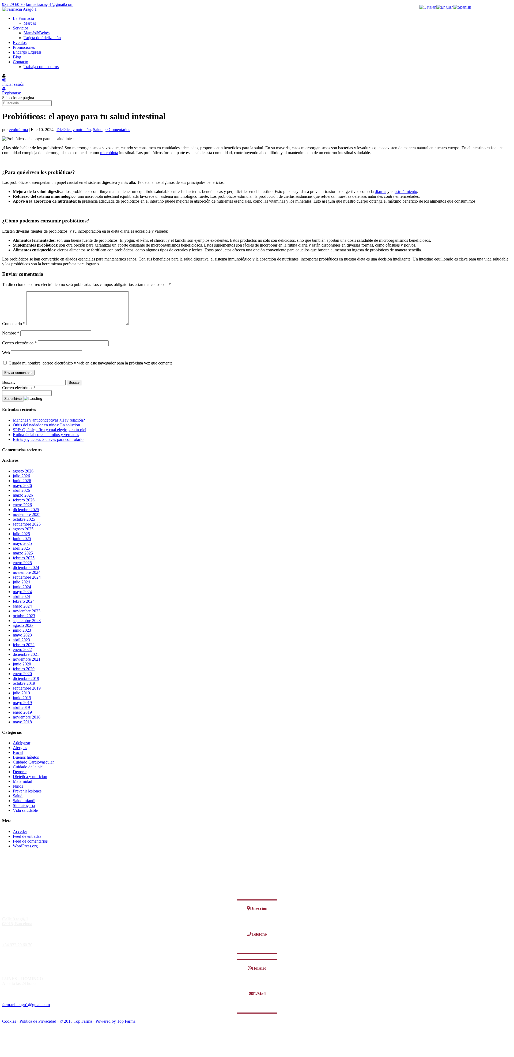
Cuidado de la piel (28, 767)
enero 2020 (22, 673)
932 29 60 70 (13, 4)
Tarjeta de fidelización (42, 37)
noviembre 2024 (26, 572)
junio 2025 (22, 538)
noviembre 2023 (26, 611)
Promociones (24, 47)
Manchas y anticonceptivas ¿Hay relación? (49, 420)
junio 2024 (22, 587)
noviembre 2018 (26, 717)
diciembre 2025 (26, 509)
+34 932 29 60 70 (17, 945)
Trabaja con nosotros (41, 66)
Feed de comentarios (30, 841)
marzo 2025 (23, 553)
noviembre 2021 (26, 659)
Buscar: (8, 382)
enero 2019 (22, 712)
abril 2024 (21, 596)
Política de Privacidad (38, 1021)
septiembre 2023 (27, 620)
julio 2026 (21, 476)
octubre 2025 (24, 519)
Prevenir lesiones (27, 791)
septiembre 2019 (27, 688)
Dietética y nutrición (73, 129)
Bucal (18, 752)
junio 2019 (22, 697)
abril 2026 (21, 490)
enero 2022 (22, 649)
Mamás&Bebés (37, 33)
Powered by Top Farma (115, 1021)
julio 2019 (21, 693)
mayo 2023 (22, 635)
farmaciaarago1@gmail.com (26, 1004)
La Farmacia (23, 18)
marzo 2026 (23, 495)
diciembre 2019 (26, 678)
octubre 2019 (24, 683)
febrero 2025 (24, 558)
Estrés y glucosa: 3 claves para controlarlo (48, 439)
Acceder (20, 831)
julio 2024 (21, 582)
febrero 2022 (24, 644)
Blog (17, 57)
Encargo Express (27, 52)
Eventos (20, 42)
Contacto (20, 61)
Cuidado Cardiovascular (33, 762)
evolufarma (18, 129)
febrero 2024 (24, 601)
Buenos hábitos (26, 757)
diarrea (380, 191)
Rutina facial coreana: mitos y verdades (46, 434)
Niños (18, 786)
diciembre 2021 (26, 654)
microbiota (109, 152)
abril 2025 (21, 548)
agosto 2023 (23, 625)
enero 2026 (22, 505)
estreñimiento (406, 191)
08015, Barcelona (17, 921)
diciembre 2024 (26, 567)
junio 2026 (22, 480)
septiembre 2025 (27, 524)
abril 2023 (21, 640)
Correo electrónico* (19, 387)
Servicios (20, 28)
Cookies (9, 1021)
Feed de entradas (27, 836)
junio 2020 (22, 664)
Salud (98, 129)
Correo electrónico (19, 343)
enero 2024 (22, 606)
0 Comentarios (117, 129)
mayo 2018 (22, 722)
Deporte (20, 771)
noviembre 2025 (26, 514)
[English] (444, 7)
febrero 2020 (24, 669)
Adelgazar (21, 742)
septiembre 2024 (27, 577)
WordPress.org (25, 846)
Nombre (10, 333)
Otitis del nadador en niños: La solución (46, 425)
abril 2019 (21, 707)
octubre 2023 (24, 615)
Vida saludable (25, 810)
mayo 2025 (22, 543)
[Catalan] (427, 7)
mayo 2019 (22, 702)
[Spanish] (462, 7)
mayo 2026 (22, 485)
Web (6, 353)
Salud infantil (24, 800)
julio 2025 (21, 533)
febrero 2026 (24, 500)
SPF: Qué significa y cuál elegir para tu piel (49, 429)
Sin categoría (24, 805)
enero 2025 (22, 562)
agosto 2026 (23, 471)
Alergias (20, 747)
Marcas (30, 23)
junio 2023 (22, 630)
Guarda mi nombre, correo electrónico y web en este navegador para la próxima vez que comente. (91, 363)
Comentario (13, 323)
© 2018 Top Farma (76, 1021)
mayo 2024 (22, 591)
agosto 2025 (23, 529)
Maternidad (22, 781)
